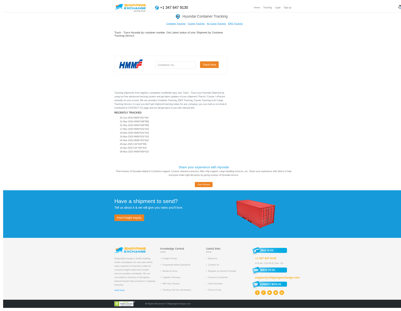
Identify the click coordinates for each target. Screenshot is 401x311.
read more (119, 290)
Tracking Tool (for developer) (176, 290)
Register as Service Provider (222, 271)
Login (278, 7)
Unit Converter (215, 283)
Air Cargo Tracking (216, 23)
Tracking (267, 7)
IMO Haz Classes (171, 283)
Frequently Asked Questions (176, 264)
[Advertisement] (171, 46)
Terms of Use (214, 290)
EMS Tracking (235, 23)
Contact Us (213, 264)
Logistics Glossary (171, 277)
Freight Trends (169, 258)
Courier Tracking (196, 23)
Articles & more (169, 271)
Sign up (287, 7)
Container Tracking (175, 23)
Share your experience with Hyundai (204, 167)
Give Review (204, 184)
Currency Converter (218, 277)
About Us (212, 258)
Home (257, 7)
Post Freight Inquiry (129, 217)
